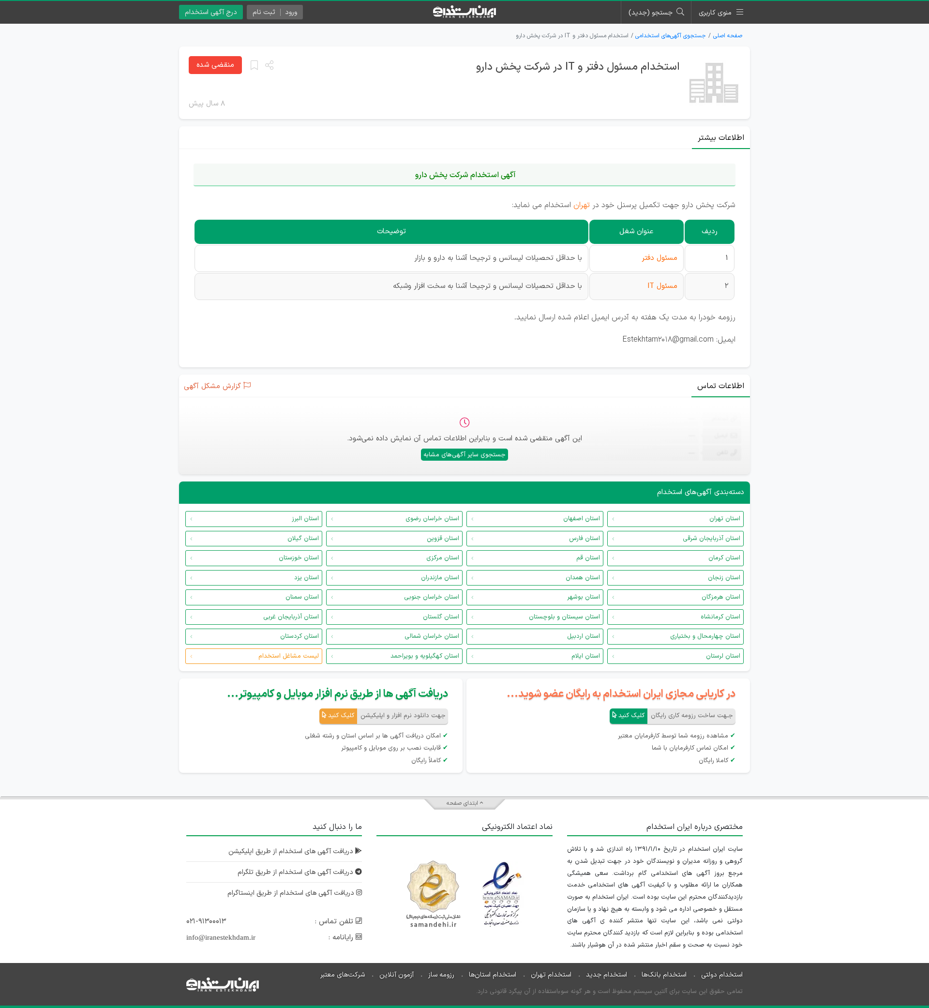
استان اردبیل (583, 636)
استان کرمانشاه (720, 617)
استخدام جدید (606, 975)
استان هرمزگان (721, 597)
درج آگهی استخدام (211, 12)
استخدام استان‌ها (492, 975)
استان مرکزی (442, 558)
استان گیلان (303, 538)
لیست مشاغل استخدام (288, 656)
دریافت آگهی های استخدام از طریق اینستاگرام (291, 893)
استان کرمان (724, 558)
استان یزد (306, 578)
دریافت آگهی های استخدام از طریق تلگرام (296, 872)
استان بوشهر (583, 597)
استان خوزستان (299, 558)
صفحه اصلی (727, 35)
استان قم (588, 558)
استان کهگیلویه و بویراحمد (424, 656)
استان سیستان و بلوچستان (564, 617)
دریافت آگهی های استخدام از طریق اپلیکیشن (291, 851)
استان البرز (305, 519)
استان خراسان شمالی (432, 636)
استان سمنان (302, 597)
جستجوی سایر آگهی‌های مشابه (464, 455)
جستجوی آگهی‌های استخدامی (670, 35)
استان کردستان (299, 636)
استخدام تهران (551, 975)
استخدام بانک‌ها (664, 975)
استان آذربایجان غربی (291, 617)
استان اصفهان (581, 519)
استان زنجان (724, 578)
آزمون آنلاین (396, 975)
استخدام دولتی (722, 975)
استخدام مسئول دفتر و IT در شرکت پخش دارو (578, 67)
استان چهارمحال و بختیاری (705, 636)
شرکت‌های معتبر (342, 975)
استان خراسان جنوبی (431, 597)
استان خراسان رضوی (432, 519)
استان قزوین (443, 538)
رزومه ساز (441, 975)
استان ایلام (585, 656)
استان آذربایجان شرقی (711, 538)
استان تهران (724, 519)
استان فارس (584, 538)
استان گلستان (441, 617)
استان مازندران (440, 578)
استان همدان (583, 578)
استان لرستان (723, 656)
